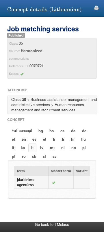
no (73, 147)
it (13, 147)
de (84, 130)
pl (84, 147)
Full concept (22, 130)
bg (40, 130)
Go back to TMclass (52, 224)
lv (41, 147)
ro (24, 156)
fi (54, 139)
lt (32, 147)
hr (73, 139)
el (13, 139)
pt (13, 156)
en (24, 139)
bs (51, 130)
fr (63, 139)
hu (83, 139)
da (73, 130)
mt (52, 147)
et (44, 139)
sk (34, 156)
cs (62, 130)
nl (63, 147)
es (34, 139)
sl (44, 156)
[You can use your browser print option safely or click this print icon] (96, 7)
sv (55, 156)
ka (23, 147)
